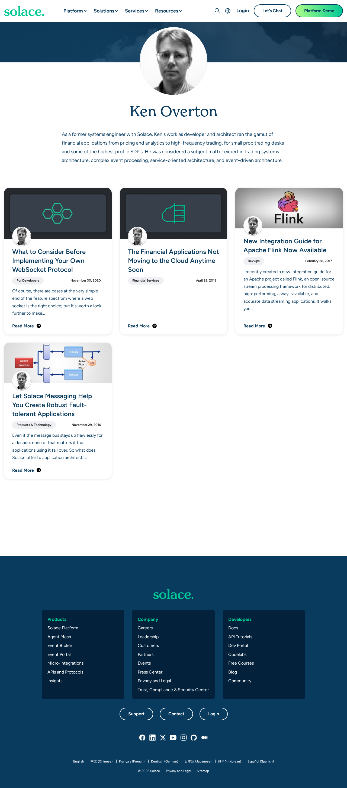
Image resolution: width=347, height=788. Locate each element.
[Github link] (194, 737)
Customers (148, 645)
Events (144, 663)
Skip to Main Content (27, 5)
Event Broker (59, 645)
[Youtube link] (173, 737)
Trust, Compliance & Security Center (173, 689)
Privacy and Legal (154, 680)
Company (148, 619)
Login (242, 10)
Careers (145, 627)
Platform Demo (319, 10)
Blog (232, 672)
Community (239, 680)
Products (56, 619)
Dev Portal (238, 645)
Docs (233, 627)
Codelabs (237, 654)
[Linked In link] (152, 737)
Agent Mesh (59, 636)
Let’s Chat (272, 10)
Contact (176, 713)
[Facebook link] (142, 737)
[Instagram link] (183, 737)
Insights (54, 680)
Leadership (148, 636)
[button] (80, 8)
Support (136, 713)
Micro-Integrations (65, 663)
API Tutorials (240, 636)
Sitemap (203, 771)
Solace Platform (62, 627)
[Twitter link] (163, 737)
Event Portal (59, 654)
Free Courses (241, 663)
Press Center (150, 672)
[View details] (24, 10)
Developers (240, 619)
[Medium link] (204, 737)
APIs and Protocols (65, 672)
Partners (145, 654)
